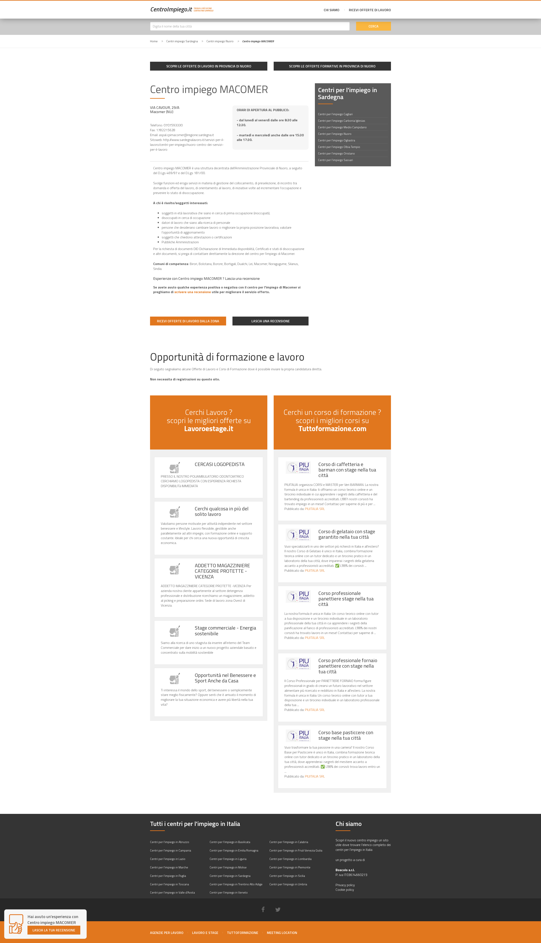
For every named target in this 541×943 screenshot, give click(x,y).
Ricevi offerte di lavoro (370, 9)
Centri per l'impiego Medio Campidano (342, 127)
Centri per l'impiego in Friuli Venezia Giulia (295, 850)
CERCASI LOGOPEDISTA (220, 464)
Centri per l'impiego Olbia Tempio (339, 147)
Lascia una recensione (270, 321)
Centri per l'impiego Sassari (335, 160)
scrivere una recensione (192, 291)
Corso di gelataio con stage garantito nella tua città (346, 534)
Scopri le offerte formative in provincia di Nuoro (332, 66)
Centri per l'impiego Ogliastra (336, 140)
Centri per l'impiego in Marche (169, 867)
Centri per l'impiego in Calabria (288, 842)
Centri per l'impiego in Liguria (228, 859)
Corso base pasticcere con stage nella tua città (345, 735)
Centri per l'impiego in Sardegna (230, 875)
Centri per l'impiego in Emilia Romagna (234, 850)
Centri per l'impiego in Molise (228, 867)
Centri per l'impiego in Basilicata (230, 842)
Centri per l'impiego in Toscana (169, 884)
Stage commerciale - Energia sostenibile (225, 630)
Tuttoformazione (242, 932)
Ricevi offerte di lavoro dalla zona (188, 321)
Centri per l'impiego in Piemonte (289, 867)
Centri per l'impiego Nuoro (334, 133)
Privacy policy (345, 884)
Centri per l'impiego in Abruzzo (169, 842)
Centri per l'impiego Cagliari (335, 114)
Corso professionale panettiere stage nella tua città (346, 598)
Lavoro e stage (205, 932)
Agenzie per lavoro (166, 932)
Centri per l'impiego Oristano (336, 153)
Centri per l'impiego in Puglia (168, 875)
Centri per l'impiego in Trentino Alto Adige (236, 884)
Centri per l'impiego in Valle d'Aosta (172, 892)
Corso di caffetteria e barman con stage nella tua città (347, 469)
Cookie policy (345, 889)
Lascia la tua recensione (54, 930)
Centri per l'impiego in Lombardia (290, 859)
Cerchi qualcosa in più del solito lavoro (222, 511)
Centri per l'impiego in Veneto (229, 892)
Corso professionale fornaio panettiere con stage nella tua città (347, 665)
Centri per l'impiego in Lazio (167, 859)
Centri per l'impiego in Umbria (288, 884)
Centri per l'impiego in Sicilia (287, 875)
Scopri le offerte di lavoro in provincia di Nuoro (208, 66)
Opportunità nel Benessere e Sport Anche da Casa (225, 677)
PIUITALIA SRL (315, 508)
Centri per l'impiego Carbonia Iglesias (341, 120)
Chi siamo (331, 9)
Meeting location (282, 932)
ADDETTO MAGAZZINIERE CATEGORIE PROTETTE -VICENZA (222, 571)
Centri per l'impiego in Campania (170, 850)
